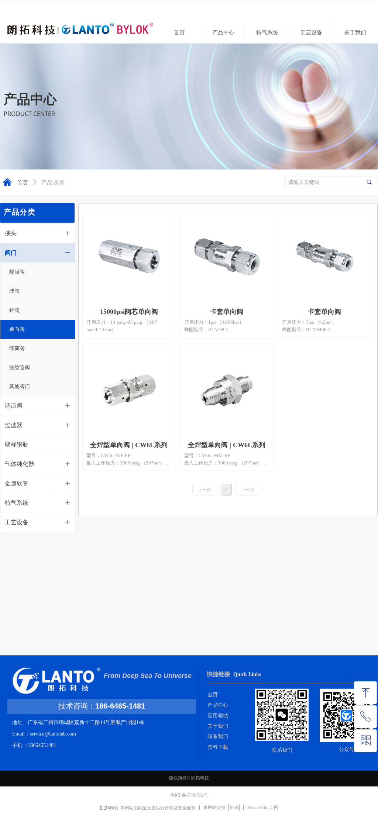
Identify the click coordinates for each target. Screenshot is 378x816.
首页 (22, 182)
